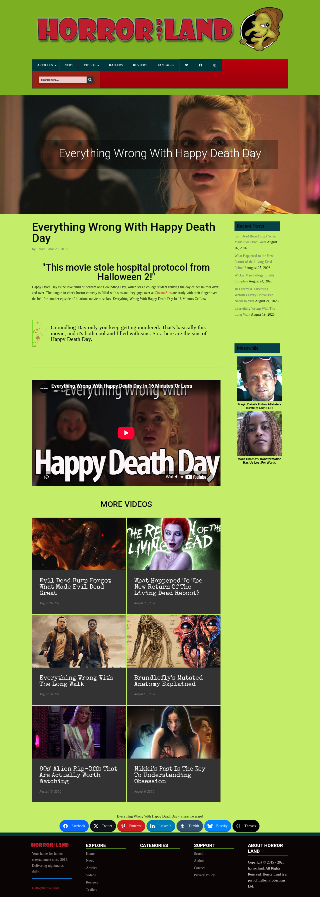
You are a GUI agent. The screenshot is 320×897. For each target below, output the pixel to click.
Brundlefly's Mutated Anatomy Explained (168, 681)
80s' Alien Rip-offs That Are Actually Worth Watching (79, 775)
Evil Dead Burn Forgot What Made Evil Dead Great (75, 587)
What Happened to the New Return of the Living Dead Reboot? (168, 587)
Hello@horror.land (45, 888)
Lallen (41, 249)
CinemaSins (163, 293)
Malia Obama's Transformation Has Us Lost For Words (259, 460)
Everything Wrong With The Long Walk (76, 681)
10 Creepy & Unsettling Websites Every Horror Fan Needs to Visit (253, 295)
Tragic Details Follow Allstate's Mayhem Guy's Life (259, 406)
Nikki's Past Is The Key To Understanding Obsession (170, 775)
